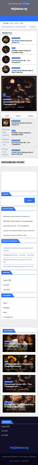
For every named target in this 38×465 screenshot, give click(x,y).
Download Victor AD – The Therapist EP (16, 226)
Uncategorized (16, 38)
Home (11, 461)
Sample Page (24, 461)
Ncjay (21, 23)
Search (6, 194)
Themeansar (32, 456)
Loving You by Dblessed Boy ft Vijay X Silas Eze (22, 71)
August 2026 (7, 280)
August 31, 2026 (11, 349)
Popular (18, 116)
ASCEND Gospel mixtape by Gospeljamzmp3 (21, 51)
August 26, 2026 (10, 107)
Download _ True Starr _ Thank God (22, 255)
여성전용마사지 (8, 248)
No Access (17, 461)
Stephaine (6, 259)
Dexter (5, 266)
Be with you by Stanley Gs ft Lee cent (21, 266)
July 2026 (6, 285)
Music (13, 48)
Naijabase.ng (19, 8)
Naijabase (21, 107)
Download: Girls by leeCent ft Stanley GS (16, 216)
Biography (6, 307)
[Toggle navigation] (20, 18)
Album (5, 303)
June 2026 (6, 289)
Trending (30, 116)
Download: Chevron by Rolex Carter (15, 235)
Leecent (17, 23)
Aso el (11, 23)
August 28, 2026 (11, 369)
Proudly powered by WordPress (10, 456)
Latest (7, 116)
